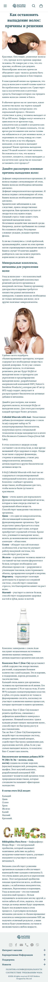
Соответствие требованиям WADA (24, 972)
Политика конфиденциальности (24, 969)
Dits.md (29, 979)
